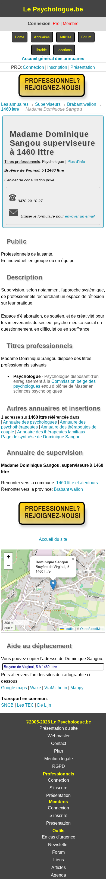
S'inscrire (58, 787)
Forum (58, 852)
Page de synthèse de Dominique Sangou (40, 436)
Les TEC (25, 705)
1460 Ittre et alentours (77, 482)
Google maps (14, 687)
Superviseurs (48, 104)
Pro (56, 23)
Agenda (58, 875)
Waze (35, 687)
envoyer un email (80, 216)
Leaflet (69, 628)
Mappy (76, 687)
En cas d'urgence (58, 837)
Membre (71, 23)
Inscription (57, 67)
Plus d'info (76, 161)
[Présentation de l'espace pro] (53, 528)
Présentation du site (58, 728)
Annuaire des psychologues (30, 422)
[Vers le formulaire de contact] (13, 216)
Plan (58, 751)
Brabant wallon (81, 104)
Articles (58, 867)
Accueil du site (53, 539)
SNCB (7, 705)
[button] (53, 584)
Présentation (82, 67)
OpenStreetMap (92, 628)
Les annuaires (15, 104)
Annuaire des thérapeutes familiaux (51, 432)
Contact (58, 743)
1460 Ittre (10, 109)
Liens (58, 860)
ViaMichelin (55, 687)
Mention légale (58, 758)
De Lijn (44, 705)
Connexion (33, 67)
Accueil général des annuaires (53, 58)
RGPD (58, 766)
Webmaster (59, 736)
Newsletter (58, 844)
